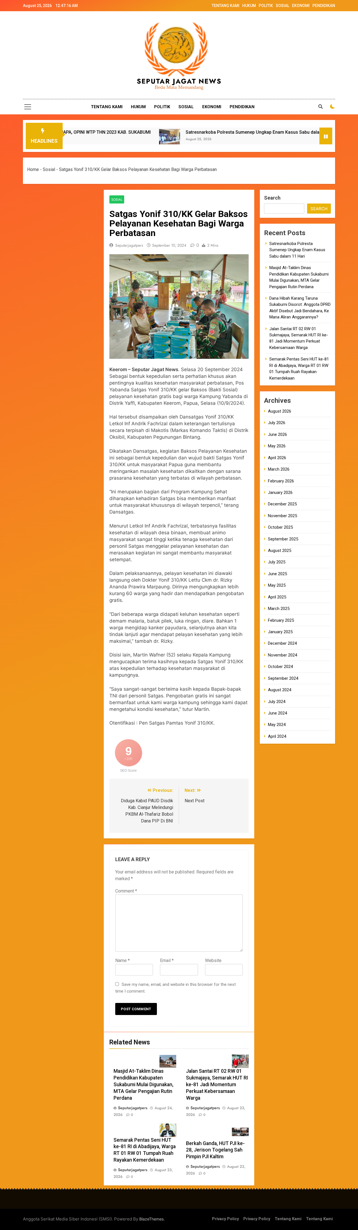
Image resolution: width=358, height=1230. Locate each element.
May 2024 (277, 724)
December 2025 (282, 504)
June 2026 (277, 434)
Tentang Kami (288, 1219)
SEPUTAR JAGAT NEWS (179, 81)
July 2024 (276, 701)
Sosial (49, 169)
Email (167, 960)
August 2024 (279, 689)
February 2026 (281, 481)
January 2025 (280, 631)
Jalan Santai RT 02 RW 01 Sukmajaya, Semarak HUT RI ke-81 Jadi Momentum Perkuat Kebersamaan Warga (217, 1084)
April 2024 (277, 736)
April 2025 (277, 597)
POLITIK (266, 5)
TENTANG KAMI (225, 5)
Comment (126, 891)
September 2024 (283, 678)
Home (33, 169)
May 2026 (277, 445)
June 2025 (277, 573)
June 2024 (277, 713)
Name (122, 960)
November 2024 (282, 655)
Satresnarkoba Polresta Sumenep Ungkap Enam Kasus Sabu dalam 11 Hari (216, 132)
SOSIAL (282, 5)
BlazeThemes (151, 1219)
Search (272, 198)
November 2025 (282, 515)
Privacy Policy (225, 1219)
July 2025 (276, 562)
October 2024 (280, 666)
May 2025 (277, 585)
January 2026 (280, 492)
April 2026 (277, 457)
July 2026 (276, 422)
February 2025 (281, 620)
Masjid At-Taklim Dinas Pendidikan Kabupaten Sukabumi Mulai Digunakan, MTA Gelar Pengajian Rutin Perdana (143, 1084)
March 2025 (278, 608)
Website (213, 960)
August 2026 (279, 411)
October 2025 (280, 527)
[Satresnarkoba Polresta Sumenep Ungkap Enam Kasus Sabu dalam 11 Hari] (123, 139)
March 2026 (278, 469)
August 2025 (279, 550)
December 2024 (282, 643)
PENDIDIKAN (323, 5)
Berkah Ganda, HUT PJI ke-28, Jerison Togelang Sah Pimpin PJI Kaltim (215, 1150)
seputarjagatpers (129, 245)
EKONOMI (301, 5)
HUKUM (249, 5)
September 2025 (283, 539)
